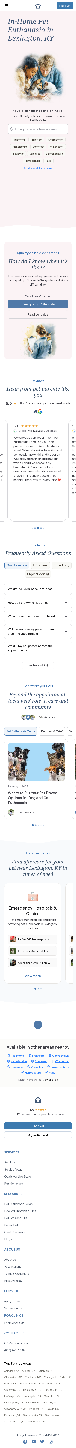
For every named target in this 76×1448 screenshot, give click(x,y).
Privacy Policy (13, 1280)
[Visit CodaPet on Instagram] (51, 1442)
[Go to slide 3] (38, 528)
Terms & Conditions (17, 1273)
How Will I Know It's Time (20, 1211)
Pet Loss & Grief (52, 731)
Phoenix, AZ (36, 1408)
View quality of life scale (38, 304)
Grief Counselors (15, 1232)
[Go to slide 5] (43, 528)
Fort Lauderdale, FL (50, 1383)
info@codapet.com (17, 1343)
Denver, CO (10, 1383)
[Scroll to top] (38, 1025)
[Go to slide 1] (32, 528)
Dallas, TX (65, 1377)
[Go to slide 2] (35, 528)
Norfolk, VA (49, 1402)
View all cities (50, 1079)
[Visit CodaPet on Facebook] (25, 1442)
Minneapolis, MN (13, 1402)
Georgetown (55, 139)
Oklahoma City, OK (15, 1408)
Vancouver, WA (36, 1421)
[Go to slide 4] (41, 528)
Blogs (8, 1239)
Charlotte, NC (33, 1377)
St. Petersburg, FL (14, 1421)
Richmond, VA (12, 1415)
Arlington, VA (11, 1370)
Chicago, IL (50, 1377)
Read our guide (38, 314)
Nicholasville (20, 146)
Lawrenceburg (54, 153)
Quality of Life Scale (17, 1176)
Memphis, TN (51, 1396)
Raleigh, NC (52, 1408)
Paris (48, 160)
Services (10, 1162)
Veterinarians (12, 1266)
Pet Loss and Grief (16, 1218)
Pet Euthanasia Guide (21, 731)
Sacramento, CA (32, 1415)
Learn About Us (14, 1323)
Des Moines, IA (28, 1383)
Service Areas (13, 1169)
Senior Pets (12, 1225)
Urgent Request (38, 1135)
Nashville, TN (33, 1402)
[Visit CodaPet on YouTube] (34, 1442)
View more (33, 976)
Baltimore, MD (46, 1370)
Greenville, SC (12, 1389)
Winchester (56, 146)
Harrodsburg (32, 160)
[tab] (16, 565)
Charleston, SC (13, 1377)
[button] (38, 471)
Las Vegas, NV (12, 1396)
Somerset (38, 146)
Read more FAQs (38, 665)
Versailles (35, 153)
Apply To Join (12, 1301)
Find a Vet (64, 5)
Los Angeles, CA (32, 1396)
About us (10, 1259)
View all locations (40, 168)
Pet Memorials (13, 1183)
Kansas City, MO (53, 1389)
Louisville (18, 153)
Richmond (19, 139)
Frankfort (36, 139)
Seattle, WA (52, 1415)
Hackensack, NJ (32, 1389)
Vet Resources (14, 1308)
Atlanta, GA (28, 1370)
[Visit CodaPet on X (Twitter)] (42, 1442)
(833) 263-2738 (14, 1350)
